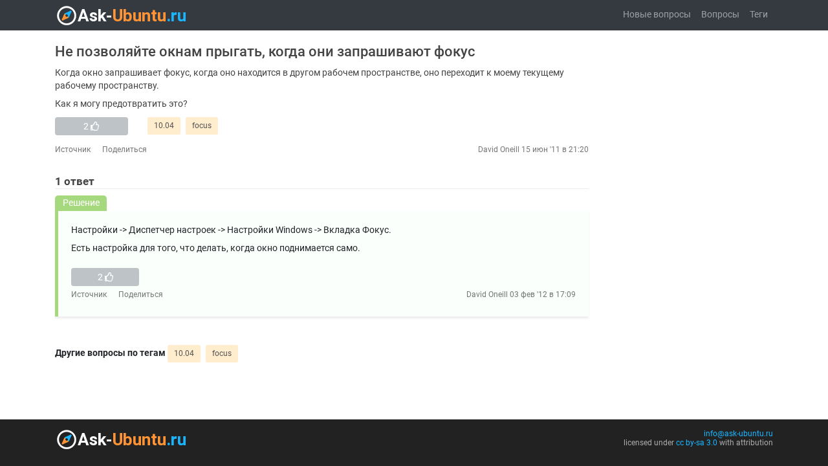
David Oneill (498, 149)
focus (202, 125)
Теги (759, 14)
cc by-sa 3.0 (696, 442)
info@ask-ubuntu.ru (738, 433)
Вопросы (720, 14)
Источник (73, 149)
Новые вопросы (657, 14)
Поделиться (124, 149)
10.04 (164, 125)
